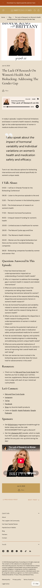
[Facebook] (8, 551)
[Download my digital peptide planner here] (21, 3)
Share (6, 90)
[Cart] (38, 10)
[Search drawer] (35, 10)
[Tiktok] (25, 551)
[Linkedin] (30, 551)
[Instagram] (3, 551)
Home (3, 17)
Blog (10, 17)
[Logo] (21, 10)
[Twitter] (12, 551)
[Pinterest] (21, 551)
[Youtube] (16, 551)
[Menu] (4, 10)
